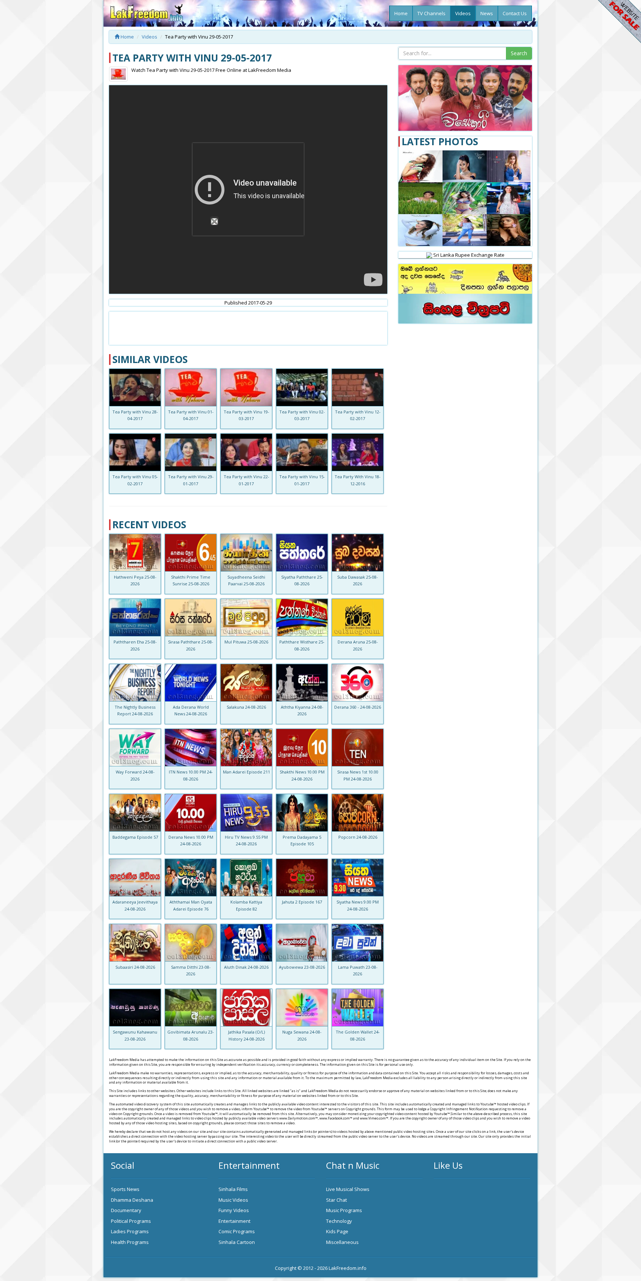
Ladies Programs (130, 1231)
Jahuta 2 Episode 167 (302, 902)
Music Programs (344, 1210)
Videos (463, 13)
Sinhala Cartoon (236, 1242)
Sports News (125, 1189)
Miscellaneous (342, 1242)
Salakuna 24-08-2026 (246, 707)
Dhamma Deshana (132, 1200)
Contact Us (515, 13)
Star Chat (336, 1200)
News (486, 13)
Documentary (126, 1210)
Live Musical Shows (347, 1189)
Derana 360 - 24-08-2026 (357, 707)
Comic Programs (236, 1231)
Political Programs (131, 1221)
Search (519, 53)
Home (401, 13)
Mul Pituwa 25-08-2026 (246, 642)
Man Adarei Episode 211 (246, 772)
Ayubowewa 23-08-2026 (302, 967)
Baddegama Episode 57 (135, 837)
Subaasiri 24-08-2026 (135, 967)
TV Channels (431, 13)
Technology (339, 1221)
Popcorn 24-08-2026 (357, 837)
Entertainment (234, 1221)
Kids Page (337, 1231)
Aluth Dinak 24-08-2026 (246, 967)
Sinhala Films (233, 1189)
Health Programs (130, 1242)
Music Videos (233, 1200)
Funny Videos (233, 1210)
